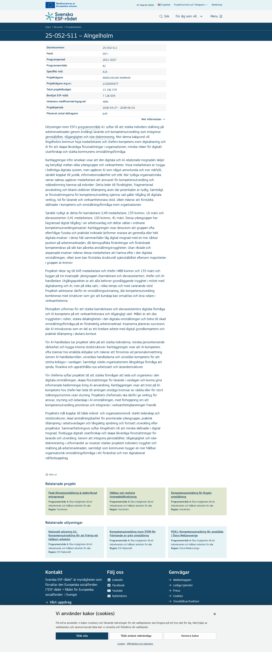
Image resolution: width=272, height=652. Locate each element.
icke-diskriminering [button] (101, 137)
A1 (104, 65)
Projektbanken (74, 27)
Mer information (152, 119)
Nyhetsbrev (119, 596)
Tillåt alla (82, 636)
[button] (214, 614)
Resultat (58, 27)
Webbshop (217, 4)
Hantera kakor (190, 636)
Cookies (121, 643)
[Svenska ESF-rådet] (61, 16)
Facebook (118, 585)
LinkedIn (117, 580)
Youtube (117, 590)
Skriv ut (52, 474)
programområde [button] (89, 127)
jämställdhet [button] (54, 137)
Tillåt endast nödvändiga (136, 636)
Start (48, 27)
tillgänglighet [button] (74, 137)
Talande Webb (147, 4)
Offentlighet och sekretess (140, 643)
